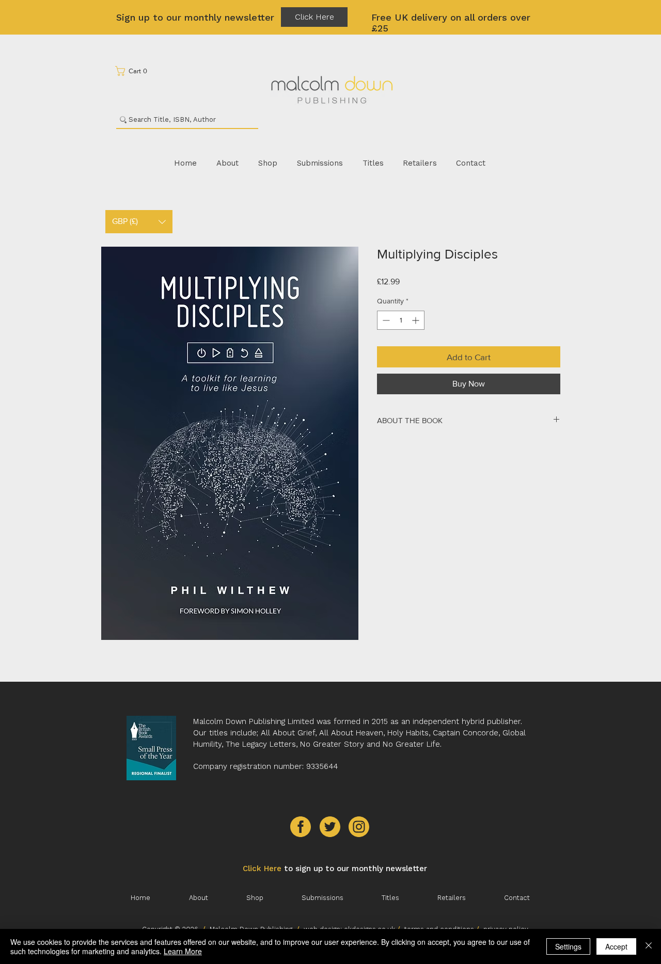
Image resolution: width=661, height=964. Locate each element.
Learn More (183, 951)
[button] (134, 71)
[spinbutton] (400, 320)
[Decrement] (385, 320)
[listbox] (138, 221)
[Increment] (416, 320)
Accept (616, 946)
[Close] (648, 946)
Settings (568, 946)
